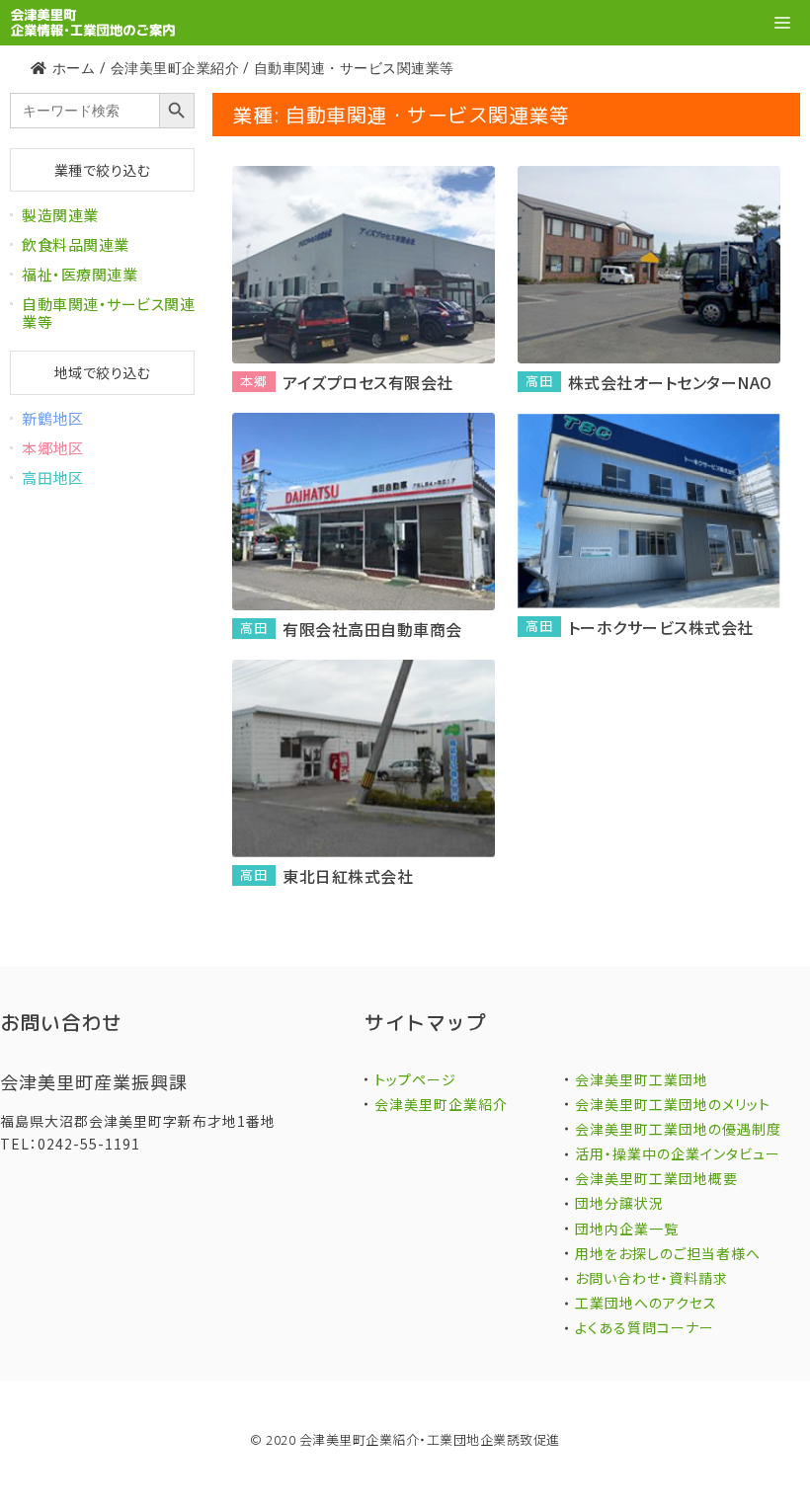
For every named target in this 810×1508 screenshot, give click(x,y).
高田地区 (52, 477)
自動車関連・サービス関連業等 (108, 312)
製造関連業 (60, 214)
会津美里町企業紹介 (441, 1104)
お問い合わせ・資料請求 (651, 1278)
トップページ (415, 1079)
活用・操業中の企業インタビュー (677, 1153)
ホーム (73, 68)
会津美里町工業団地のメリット (672, 1104)
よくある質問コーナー (644, 1327)
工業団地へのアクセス (646, 1302)
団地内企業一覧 (627, 1228)
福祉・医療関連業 (79, 274)
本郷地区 (52, 447)
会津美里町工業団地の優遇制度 (678, 1129)
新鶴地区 (52, 418)
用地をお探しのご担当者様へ (668, 1253)
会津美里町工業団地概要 (656, 1178)
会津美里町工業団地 (641, 1079)
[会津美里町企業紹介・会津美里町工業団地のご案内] (93, 22)
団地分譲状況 (619, 1203)
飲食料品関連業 (75, 244)
